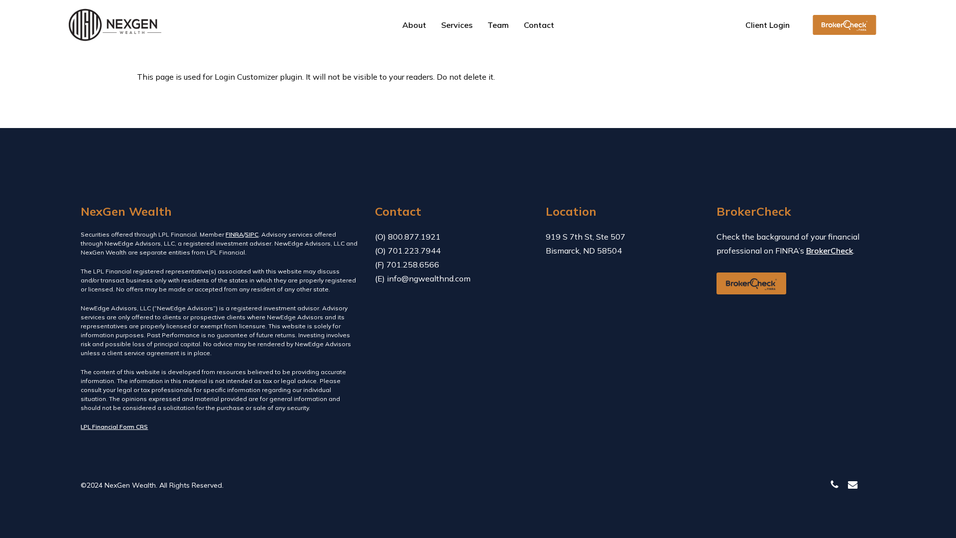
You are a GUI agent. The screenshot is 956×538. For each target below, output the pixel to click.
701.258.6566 (412, 264)
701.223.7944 (414, 251)
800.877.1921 (414, 237)
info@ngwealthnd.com (429, 278)
